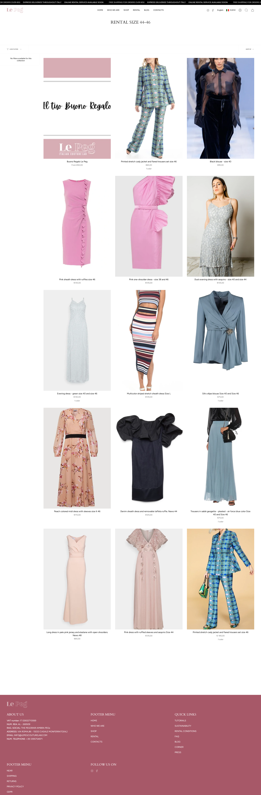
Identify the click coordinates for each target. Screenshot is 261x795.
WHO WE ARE (97, 726)
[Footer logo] (17, 704)
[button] (126, 10)
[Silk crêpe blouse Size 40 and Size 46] (220, 340)
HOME (94, 720)
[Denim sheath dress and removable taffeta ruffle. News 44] (148, 458)
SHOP (94, 731)
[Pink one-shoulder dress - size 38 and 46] (148, 226)
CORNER (179, 747)
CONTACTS (96, 741)
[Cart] (252, 10)
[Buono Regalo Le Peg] (77, 108)
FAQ (177, 736)
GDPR (10, 792)
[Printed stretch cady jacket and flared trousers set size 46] (148, 108)
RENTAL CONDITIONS (185, 731)
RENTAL (95, 736)
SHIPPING (12, 776)
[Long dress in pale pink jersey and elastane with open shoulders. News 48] (77, 579)
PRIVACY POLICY (15, 786)
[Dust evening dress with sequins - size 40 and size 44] (220, 226)
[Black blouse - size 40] (220, 108)
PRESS (178, 752)
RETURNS (11, 781)
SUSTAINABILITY (183, 726)
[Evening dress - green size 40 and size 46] (77, 340)
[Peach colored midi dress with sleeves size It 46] (77, 458)
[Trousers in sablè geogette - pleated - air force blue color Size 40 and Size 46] (220, 458)
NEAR (10, 770)
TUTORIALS (180, 720)
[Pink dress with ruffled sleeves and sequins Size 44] (148, 579)
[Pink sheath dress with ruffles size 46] (77, 226)
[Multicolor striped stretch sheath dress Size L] (148, 340)
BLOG (177, 741)
